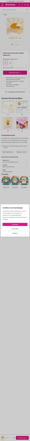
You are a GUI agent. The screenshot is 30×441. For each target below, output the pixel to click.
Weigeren (15, 233)
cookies (24, 211)
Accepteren (15, 224)
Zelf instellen (15, 229)
